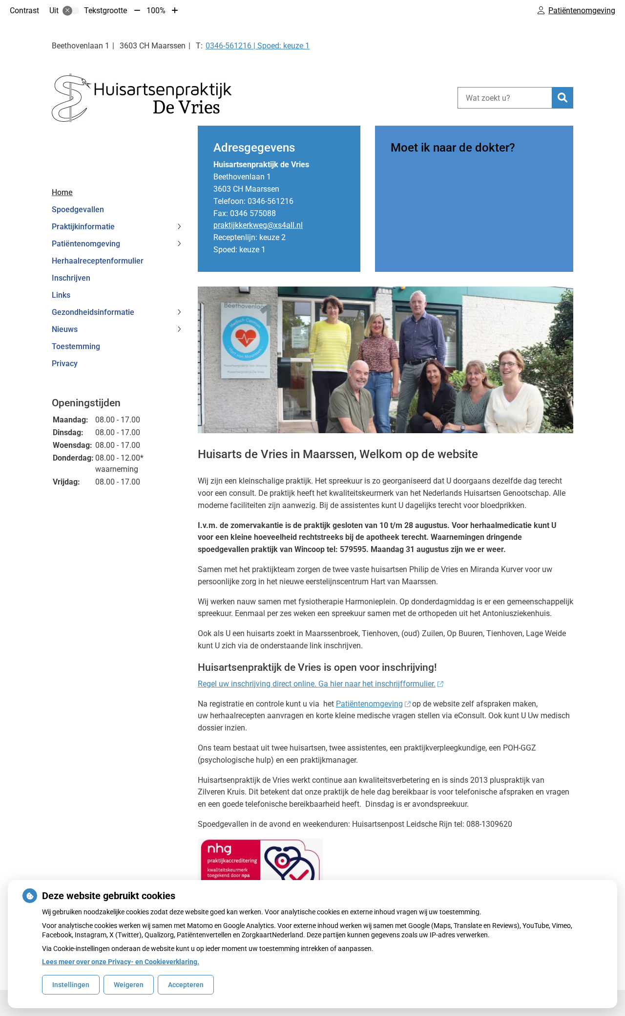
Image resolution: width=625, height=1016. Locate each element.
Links (61, 295)
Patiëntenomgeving (86, 243)
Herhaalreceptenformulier (98, 260)
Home (62, 192)
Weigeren (129, 985)
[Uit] (70, 10)
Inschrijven (71, 278)
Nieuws (65, 329)
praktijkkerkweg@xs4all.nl (258, 225)
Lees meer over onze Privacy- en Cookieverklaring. (120, 962)
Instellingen (70, 985)
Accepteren (186, 985)
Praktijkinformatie (83, 226)
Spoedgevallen (78, 209)
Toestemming (76, 346)
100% (156, 10)
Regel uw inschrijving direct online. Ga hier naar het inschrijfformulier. (317, 683)
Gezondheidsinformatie (93, 312)
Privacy (65, 363)
